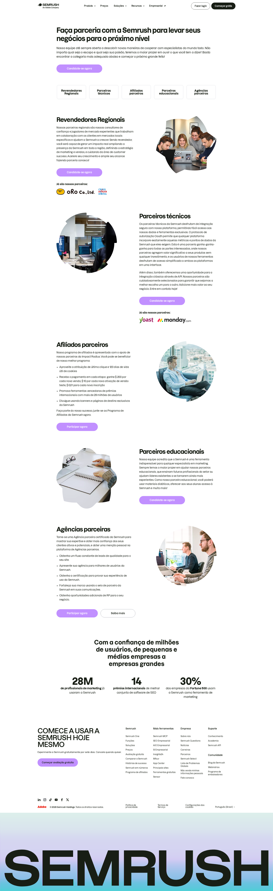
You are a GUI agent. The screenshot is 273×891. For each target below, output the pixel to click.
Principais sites (160, 768)
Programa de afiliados (137, 772)
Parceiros (185, 754)
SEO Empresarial (161, 741)
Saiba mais (118, 613)
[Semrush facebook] (62, 800)
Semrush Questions (190, 741)
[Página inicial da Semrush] (48, 6)
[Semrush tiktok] (50, 800)
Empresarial (155, 6)
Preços (104, 6)
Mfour (156, 759)
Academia (213, 741)
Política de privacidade (132, 806)
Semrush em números (137, 768)
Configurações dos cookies (194, 806)
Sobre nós (186, 736)
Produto (88, 6)
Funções (130, 741)
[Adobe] (42, 807)
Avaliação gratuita (135, 754)
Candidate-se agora (79, 68)
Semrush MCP (160, 736)
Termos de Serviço (163, 806)
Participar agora (77, 426)
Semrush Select (189, 759)
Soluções (119, 6)
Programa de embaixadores (215, 773)
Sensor (156, 777)
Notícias (185, 745)
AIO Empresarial (161, 745)
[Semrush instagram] (45, 800)
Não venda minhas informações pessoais (192, 772)
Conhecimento (215, 736)
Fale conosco (187, 778)
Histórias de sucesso (136, 763)
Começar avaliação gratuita (58, 762)
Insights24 (158, 754)
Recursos (136, 6)
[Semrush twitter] (67, 800)
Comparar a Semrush (136, 759)
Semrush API (214, 745)
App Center (159, 763)
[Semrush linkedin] (39, 800)
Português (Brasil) (224, 807)
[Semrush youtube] (56, 800)
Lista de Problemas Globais (190, 764)
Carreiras (185, 750)
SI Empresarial (160, 750)
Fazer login (201, 6)
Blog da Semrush (216, 763)
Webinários (214, 767)
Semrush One (132, 736)
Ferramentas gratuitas (164, 772)
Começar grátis (223, 6)
